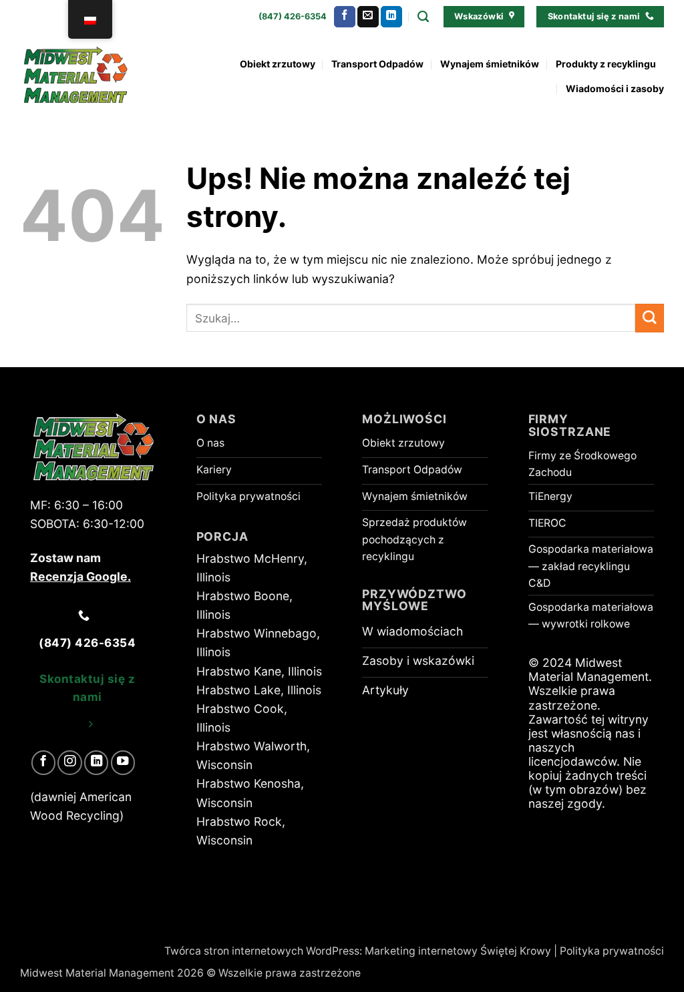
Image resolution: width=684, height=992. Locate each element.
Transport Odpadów (377, 63)
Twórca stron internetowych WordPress (261, 951)
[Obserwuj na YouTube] (123, 762)
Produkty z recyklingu (606, 63)
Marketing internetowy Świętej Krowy (458, 951)
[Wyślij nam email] (368, 17)
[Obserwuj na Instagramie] (69, 762)
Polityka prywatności (612, 951)
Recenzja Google (79, 576)
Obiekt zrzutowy (277, 63)
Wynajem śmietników (489, 63)
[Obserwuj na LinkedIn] (391, 17)
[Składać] (649, 318)
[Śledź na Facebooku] (344, 17)
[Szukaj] (423, 17)
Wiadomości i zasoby (615, 88)
